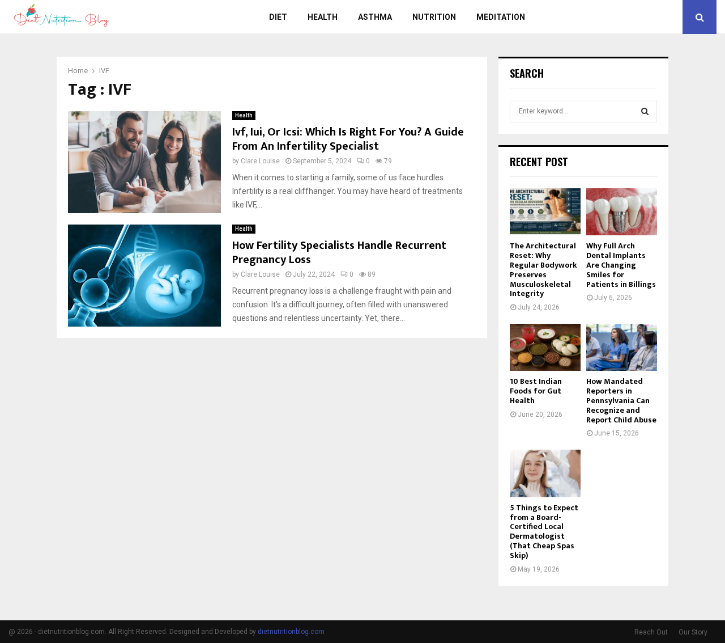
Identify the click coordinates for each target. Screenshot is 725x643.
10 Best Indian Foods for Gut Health (536, 391)
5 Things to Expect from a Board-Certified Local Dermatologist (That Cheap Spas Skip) (544, 531)
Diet (278, 17)
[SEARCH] (645, 111)
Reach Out (651, 632)
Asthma (375, 17)
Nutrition (434, 17)
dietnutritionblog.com (291, 632)
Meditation (500, 17)
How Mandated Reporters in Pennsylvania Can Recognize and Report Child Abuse (621, 400)
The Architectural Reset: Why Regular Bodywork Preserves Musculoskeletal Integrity (543, 269)
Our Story (693, 632)
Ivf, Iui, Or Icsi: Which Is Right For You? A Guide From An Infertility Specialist (348, 139)
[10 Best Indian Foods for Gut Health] (545, 347)
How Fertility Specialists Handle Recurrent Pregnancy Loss (339, 252)
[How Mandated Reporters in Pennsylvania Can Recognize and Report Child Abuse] (621, 347)
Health (323, 17)
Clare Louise (260, 161)
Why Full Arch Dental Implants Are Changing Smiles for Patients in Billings (621, 264)
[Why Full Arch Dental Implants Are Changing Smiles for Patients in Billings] (621, 211)
